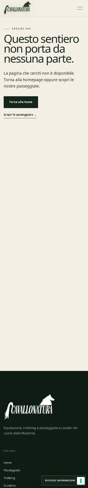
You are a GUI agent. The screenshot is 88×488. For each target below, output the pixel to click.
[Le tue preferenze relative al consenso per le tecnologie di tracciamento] (81, 481)
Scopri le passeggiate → (20, 114)
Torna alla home (21, 102)
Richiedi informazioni (63, 480)
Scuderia (10, 485)
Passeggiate (12, 470)
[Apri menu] (80, 8)
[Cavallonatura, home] (17, 8)
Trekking (9, 478)
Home (8, 463)
